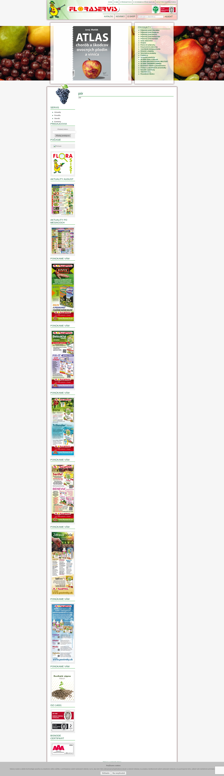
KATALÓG (108, 16)
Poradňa (57, 115)
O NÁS (116, 2)
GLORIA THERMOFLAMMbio (151, 64)
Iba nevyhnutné (119, 773)
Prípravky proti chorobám (150, 30)
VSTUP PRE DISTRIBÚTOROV (166, 2)
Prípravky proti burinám (149, 39)
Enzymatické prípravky (149, 47)
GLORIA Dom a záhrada (149, 59)
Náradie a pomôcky (148, 70)
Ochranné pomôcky (148, 57)
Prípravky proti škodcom (150, 32)
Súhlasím (106, 773)
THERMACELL (146, 72)
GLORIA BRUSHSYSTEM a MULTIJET (154, 61)
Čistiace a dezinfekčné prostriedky (153, 68)
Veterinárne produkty (148, 53)
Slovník (57, 118)
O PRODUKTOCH (126, 2)
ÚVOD (110, 2)
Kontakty (57, 122)
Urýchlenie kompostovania (150, 49)
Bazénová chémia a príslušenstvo (153, 66)
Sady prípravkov (147, 41)
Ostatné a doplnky (147, 51)
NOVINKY (120, 16)
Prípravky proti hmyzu (149, 34)
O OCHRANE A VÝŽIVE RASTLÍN (144, 2)
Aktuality (57, 112)
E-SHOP (131, 16)
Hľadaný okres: (62, 129)
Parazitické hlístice (148, 74)
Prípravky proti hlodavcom (150, 37)
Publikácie (144, 55)
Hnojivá (143, 43)
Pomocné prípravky (148, 45)
